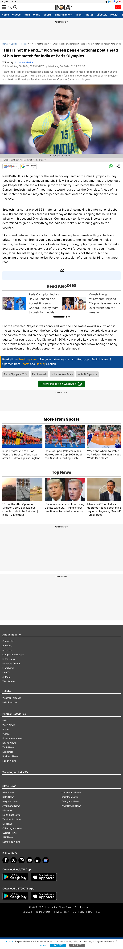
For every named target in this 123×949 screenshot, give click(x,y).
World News (8, 725)
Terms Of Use (43, 911)
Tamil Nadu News (11, 819)
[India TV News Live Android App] (15, 877)
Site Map (27, 911)
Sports (47, 14)
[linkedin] (37, 860)
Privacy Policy (61, 911)
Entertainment (63, 14)
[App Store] (44, 877)
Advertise (7, 650)
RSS (98, 911)
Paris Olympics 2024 (15, 374)
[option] (31, 303)
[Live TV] (118, 7)
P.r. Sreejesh (39, 374)
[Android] (109, 1)
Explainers (7, 751)
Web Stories (8, 681)
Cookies (10, 941)
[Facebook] (5, 860)
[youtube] (29, 860)
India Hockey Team (62, 374)
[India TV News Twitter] (117, 1)
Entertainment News (13, 738)
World (36, 14)
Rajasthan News (70, 797)
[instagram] (21, 860)
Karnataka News (11, 841)
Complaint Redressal (13, 654)
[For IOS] (44, 896)
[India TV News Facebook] (114, 1)
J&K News (7, 837)
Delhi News (8, 797)
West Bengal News (71, 805)
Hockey (23, 44)
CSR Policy (78, 911)
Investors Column (11, 663)
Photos (89, 14)
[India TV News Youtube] (120, 1)
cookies (42, 945)
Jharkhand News (11, 805)
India (27, 14)
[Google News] (10, 166)
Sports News (9, 742)
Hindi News (8, 668)
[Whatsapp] (111, 166)
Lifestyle (102, 14)
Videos (16, 14)
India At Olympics (87, 374)
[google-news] (45, 860)
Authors (6, 677)
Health (114, 14)
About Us (7, 645)
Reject (77, 945)
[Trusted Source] (28, 166)
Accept (58, 945)
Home (5, 14)
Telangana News (70, 801)
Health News (9, 760)
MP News (7, 810)
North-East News (11, 814)
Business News (10, 756)
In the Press (8, 659)
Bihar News (8, 792)
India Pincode (9, 702)
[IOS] (106, 1)
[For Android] (15, 896)
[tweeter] (13, 860)
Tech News (8, 747)
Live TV (6, 672)
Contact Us (8, 641)
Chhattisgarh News (12, 828)
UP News (7, 823)
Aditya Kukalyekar (24, 62)
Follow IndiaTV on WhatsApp (58, 383)
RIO (90, 911)
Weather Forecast (11, 697)
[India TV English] (64, 7)
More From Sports (62, 419)
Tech (78, 14)
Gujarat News (9, 832)
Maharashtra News (71, 792)
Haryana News (10, 801)
